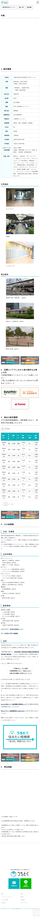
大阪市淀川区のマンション (9, 7)
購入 (2, 893)
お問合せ (3, 902)
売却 (22, 893)
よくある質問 (4, 899)
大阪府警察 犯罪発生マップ (19, 704)
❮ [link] (2, 504)
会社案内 (23, 899)
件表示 (8, 428)
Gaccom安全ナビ (6, 704)
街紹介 (22, 896)
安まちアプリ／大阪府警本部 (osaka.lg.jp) (12, 711)
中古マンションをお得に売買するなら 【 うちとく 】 (17, 908)
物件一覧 (21, 7)
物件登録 (29, 7)
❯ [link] (12, 504)
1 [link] (5, 504)
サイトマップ (24, 902)
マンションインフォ (6, 896)
